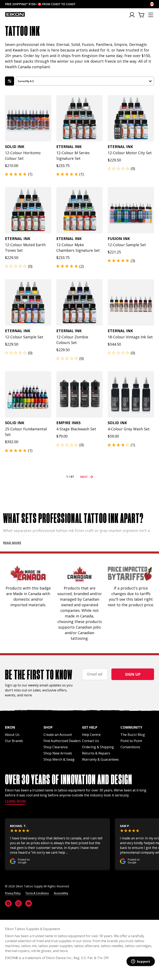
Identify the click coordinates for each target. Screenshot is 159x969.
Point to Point (131, 741)
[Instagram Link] (18, 903)
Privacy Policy (12, 893)
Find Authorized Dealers (62, 741)
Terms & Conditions (37, 893)
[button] (85, 80)
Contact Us (90, 741)
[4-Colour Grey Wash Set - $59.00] (131, 394)
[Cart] (141, 15)
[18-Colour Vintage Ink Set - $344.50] (131, 302)
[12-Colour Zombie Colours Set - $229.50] (79, 302)
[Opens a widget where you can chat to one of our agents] (140, 962)
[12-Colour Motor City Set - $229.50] (131, 118)
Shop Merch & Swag (59, 759)
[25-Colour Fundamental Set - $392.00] (28, 394)
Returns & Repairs (96, 753)
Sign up (133, 674)
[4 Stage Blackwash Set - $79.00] (79, 394)
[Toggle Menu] (150, 15)
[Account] (132, 15)
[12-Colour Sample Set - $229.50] (28, 302)
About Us (12, 734)
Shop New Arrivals (57, 753)
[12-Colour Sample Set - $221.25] (131, 210)
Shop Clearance (55, 747)
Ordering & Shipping (98, 747)
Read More (12, 543)
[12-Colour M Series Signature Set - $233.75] (79, 118)
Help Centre (91, 734)
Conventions (130, 747)
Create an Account (57, 734)
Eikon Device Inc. (59, 958)
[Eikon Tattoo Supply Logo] (15, 14)
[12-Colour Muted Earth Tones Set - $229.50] (28, 210)
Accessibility (61, 893)
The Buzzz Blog (132, 734)
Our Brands (14, 741)
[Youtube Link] (28, 903)
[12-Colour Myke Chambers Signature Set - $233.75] (79, 210)
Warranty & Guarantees (100, 759)
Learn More (15, 802)
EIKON (10, 958)
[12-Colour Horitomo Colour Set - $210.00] (28, 118)
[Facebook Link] (8, 903)
